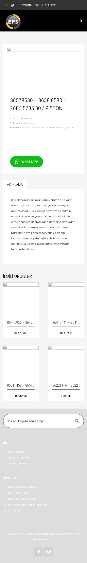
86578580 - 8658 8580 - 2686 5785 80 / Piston (47, 127)
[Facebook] (6, 5)
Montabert (29, 123)
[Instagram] (12, 5)
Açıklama (15, 184)
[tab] (15, 184)
